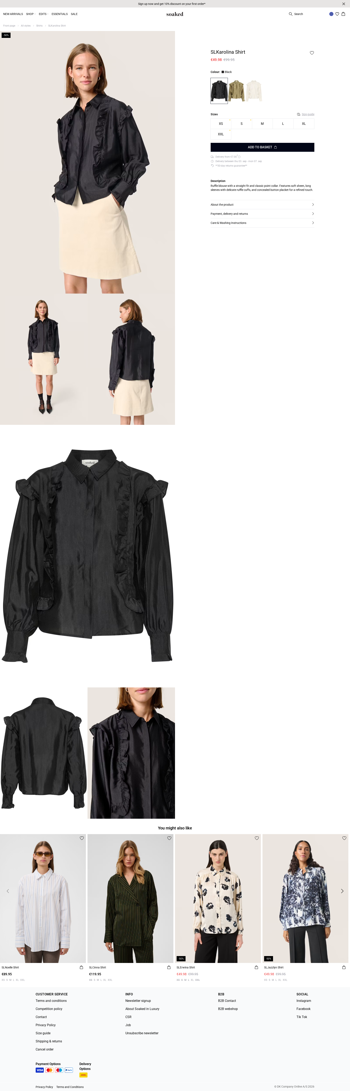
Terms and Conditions (70, 1087)
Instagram (304, 1001)
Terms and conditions (51, 1001)
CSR (128, 1017)
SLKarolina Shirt (57, 25)
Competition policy (49, 1009)
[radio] (221, 124)
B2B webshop (228, 1009)
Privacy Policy (46, 1025)
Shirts (39, 25)
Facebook (304, 1009)
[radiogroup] (262, 129)
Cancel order (44, 1049)
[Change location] (331, 14)
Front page (9, 25)
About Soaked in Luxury (142, 1009)
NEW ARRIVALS (13, 14)
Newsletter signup (138, 1001)
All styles (26, 25)
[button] (262, 204)
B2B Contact (227, 1001)
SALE (74, 14)
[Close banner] (344, 4)
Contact (41, 1017)
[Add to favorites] (312, 53)
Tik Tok (302, 1017)
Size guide (308, 114)
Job (128, 1025)
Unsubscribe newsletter (141, 1033)
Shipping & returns (49, 1041)
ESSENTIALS (60, 14)
